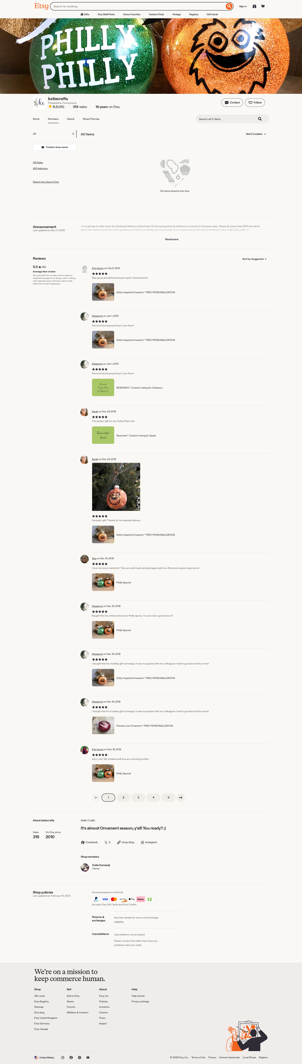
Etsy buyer (98, 268)
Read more (171, 239)
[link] (96, 797)
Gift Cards (212, 14)
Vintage (176, 14)
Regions (263, 1057)
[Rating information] (50, 107)
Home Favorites (132, 14)
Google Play (72, 1040)
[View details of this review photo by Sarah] (116, 487)
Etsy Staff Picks (106, 14)
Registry (193, 14)
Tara (94, 558)
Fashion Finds (156, 14)
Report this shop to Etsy (46, 181)
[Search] (229, 6)
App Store (46, 1040)
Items (36, 119)
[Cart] (263, 6)
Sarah (95, 411)
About (70, 119)
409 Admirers (40, 168)
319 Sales (38, 162)
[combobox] (137, 6)
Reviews (53, 119)
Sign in (243, 6)
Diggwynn (97, 315)
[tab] (54, 134)
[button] (232, 102)
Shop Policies (91, 119)
